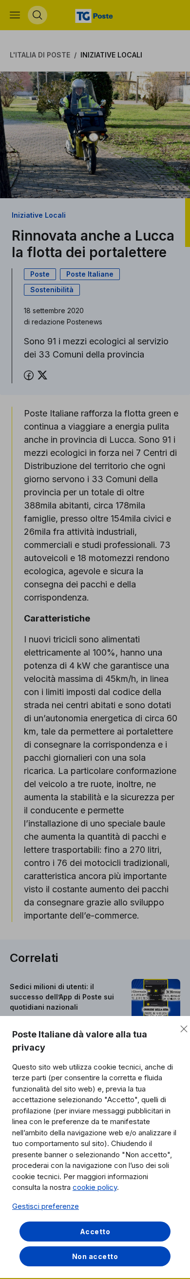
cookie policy (95, 1187)
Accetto (95, 1231)
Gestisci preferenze (45, 1206)
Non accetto (95, 1256)
